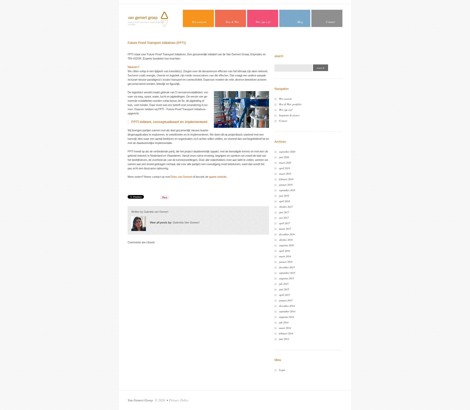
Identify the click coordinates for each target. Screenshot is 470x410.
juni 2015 (284, 289)
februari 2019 (286, 179)
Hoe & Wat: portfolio (290, 104)
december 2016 (287, 234)
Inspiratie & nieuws (289, 115)
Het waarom (199, 22)
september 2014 (287, 311)
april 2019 (284, 168)
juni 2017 (284, 212)
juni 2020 (284, 157)
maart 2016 (285, 256)
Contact (330, 22)
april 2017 (284, 223)
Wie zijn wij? (263, 22)
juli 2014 (283, 322)
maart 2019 (285, 173)
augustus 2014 (286, 317)
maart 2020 (285, 162)
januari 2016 (285, 261)
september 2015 (287, 272)
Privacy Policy (179, 400)
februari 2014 (286, 333)
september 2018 (287, 190)
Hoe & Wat (232, 22)
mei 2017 (284, 217)
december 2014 (287, 306)
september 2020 (287, 151)
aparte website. (218, 176)
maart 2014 (285, 328)
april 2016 (284, 250)
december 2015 (287, 267)
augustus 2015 (286, 278)
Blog (300, 22)
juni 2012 (284, 339)
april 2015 (284, 295)
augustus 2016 (286, 245)
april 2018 (284, 201)
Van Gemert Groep (140, 400)
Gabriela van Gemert (156, 211)
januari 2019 (285, 184)
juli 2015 (283, 284)
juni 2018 (284, 195)
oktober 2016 (286, 239)
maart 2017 (285, 228)
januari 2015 (285, 300)
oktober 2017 (286, 206)
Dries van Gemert (181, 176)
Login (282, 370)
